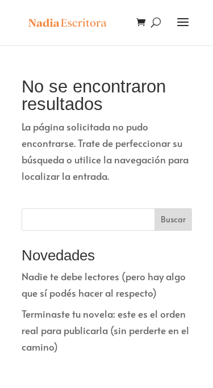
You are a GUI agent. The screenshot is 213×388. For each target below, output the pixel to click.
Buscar (173, 219)
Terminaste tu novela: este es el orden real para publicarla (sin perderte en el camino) (105, 330)
